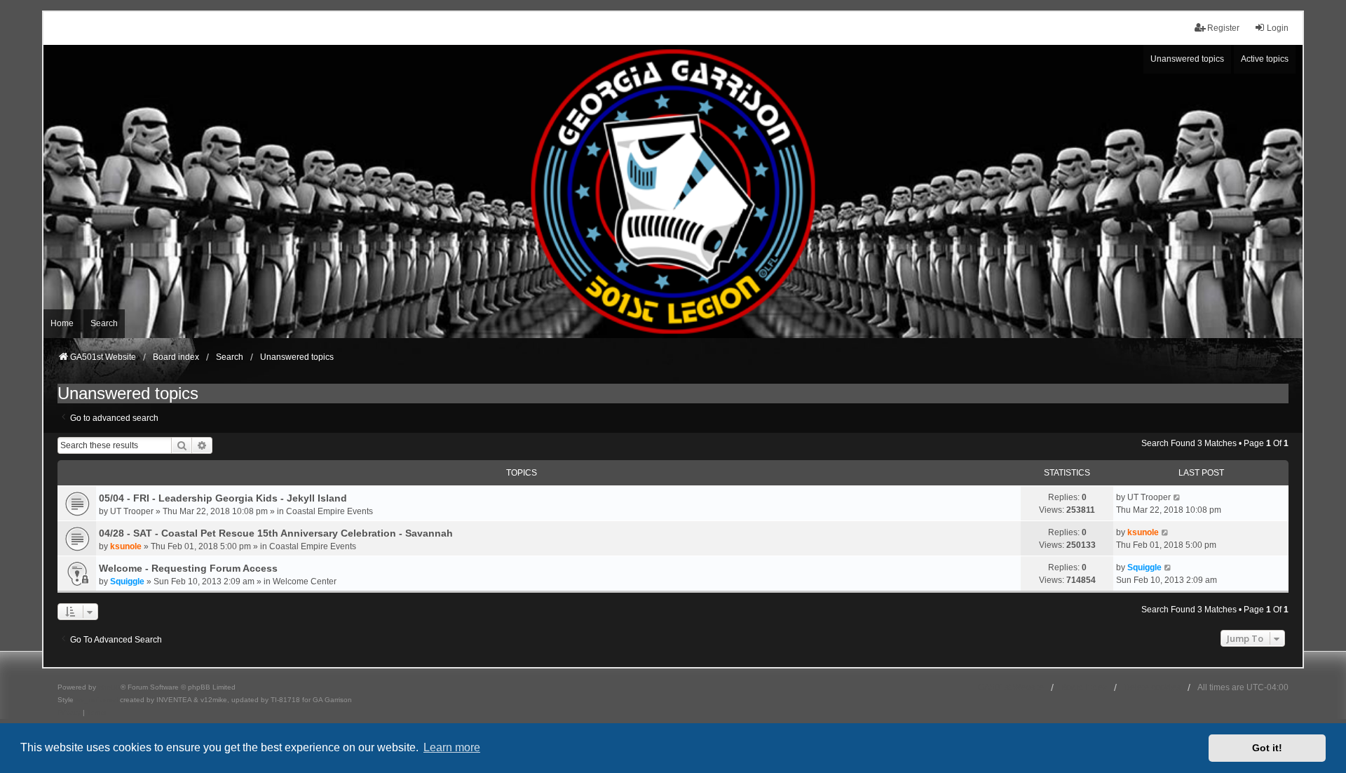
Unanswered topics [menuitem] (1187, 59)
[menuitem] (69, 712)
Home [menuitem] (62, 323)
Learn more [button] (451, 747)
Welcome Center (304, 581)
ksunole (126, 546)
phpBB (109, 687)
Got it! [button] (1267, 747)
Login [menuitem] (1278, 28)
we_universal (97, 700)
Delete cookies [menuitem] (1152, 687)
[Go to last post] (1177, 497)
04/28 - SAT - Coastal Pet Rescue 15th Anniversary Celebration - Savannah (276, 533)
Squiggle (127, 581)
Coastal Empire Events (329, 511)
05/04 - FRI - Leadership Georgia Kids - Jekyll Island (223, 498)
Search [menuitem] (104, 323)
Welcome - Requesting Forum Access (188, 568)
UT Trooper (132, 511)
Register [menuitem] (1223, 28)
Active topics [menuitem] (1265, 59)
